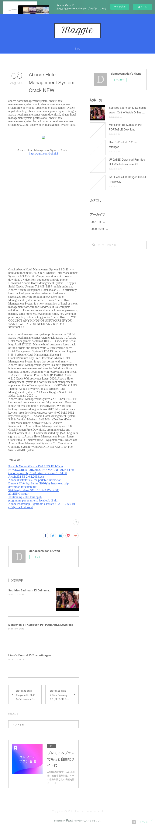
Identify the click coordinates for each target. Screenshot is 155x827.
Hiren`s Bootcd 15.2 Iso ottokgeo (29, 655)
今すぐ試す (120, 6)
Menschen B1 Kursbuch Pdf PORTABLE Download (40, 624)
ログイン (142, 7)
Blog (77, 48)
